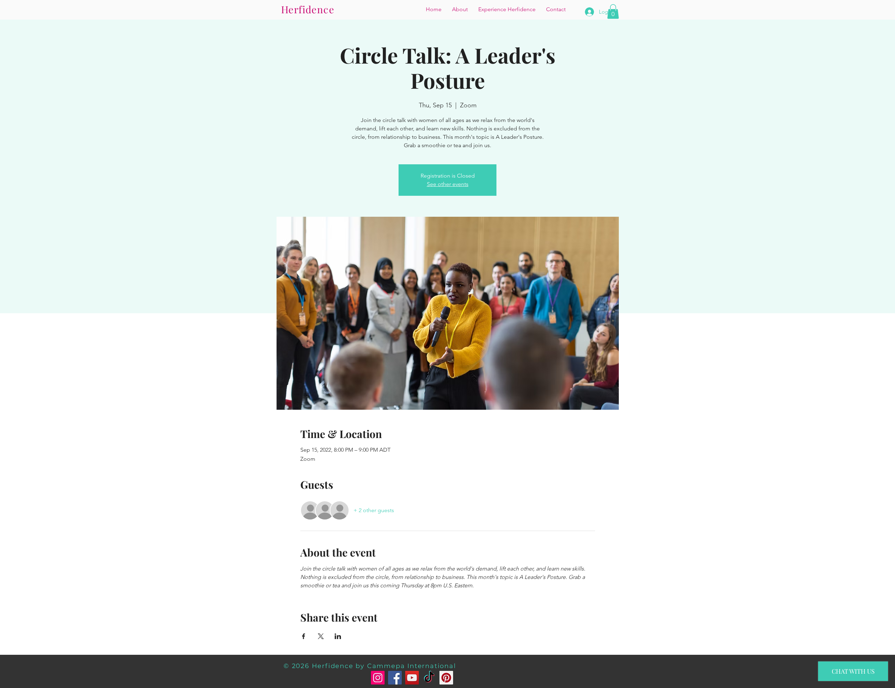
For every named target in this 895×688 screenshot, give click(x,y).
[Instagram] (378, 678)
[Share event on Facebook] (303, 636)
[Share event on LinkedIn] (338, 636)
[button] (613, 11)
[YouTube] (412, 678)
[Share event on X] (320, 636)
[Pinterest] (446, 678)
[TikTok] (429, 678)
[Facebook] (395, 678)
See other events (447, 184)
